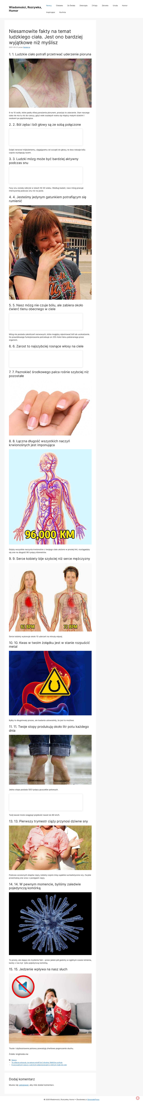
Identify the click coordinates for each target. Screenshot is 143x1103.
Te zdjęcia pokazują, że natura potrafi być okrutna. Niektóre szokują (37, 1062)
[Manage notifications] (138, 1098)
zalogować (23, 1085)
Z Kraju (94, 5)
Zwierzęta (83, 5)
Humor (124, 5)
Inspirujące (50, 12)
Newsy (49, 5)
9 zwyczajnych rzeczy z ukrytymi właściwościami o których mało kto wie (39, 1065)
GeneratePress (93, 1099)
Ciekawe (59, 5)
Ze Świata (71, 5)
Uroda (115, 5)
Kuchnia (62, 12)
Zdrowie (105, 5)
